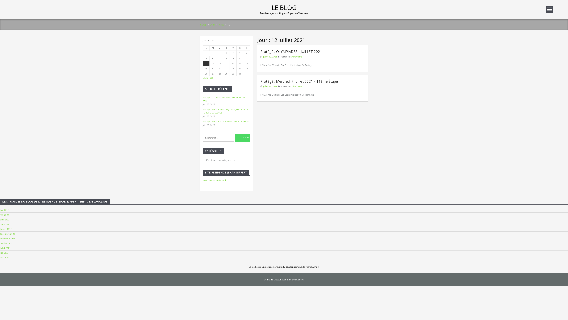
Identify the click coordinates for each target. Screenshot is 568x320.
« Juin (205, 77)
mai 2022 (4, 214)
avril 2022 (4, 219)
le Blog (284, 7)
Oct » (211, 77)
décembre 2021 (7, 233)
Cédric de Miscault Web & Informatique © (284, 279)
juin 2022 (4, 210)
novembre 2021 (7, 238)
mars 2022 (5, 224)
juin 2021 (4, 252)
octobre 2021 (6, 243)
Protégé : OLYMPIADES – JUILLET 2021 (291, 51)
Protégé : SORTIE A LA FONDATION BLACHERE (225, 121)
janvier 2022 (6, 229)
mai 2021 (4, 257)
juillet (221, 24)
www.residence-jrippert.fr (215, 180)
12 (206, 63)
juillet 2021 (5, 248)
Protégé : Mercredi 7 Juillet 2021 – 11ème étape (299, 81)
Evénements (296, 56)
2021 (212, 24)
